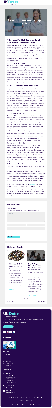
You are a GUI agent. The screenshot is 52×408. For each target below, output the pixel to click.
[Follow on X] (14, 332)
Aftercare (8, 365)
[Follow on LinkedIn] (10, 332)
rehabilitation (32, 184)
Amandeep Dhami (14, 266)
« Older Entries (10, 301)
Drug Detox (8, 359)
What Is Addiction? (15, 264)
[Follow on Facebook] (4, 332)
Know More (7, 327)
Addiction (8, 354)
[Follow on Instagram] (7, 332)
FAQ (31, 400)
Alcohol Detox (9, 356)
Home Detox (8, 361)
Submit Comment (13, 237)
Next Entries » (41, 301)
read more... (12, 289)
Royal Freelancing (35, 404)
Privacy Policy (24, 400)
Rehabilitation (9, 363)
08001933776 (9, 387)
